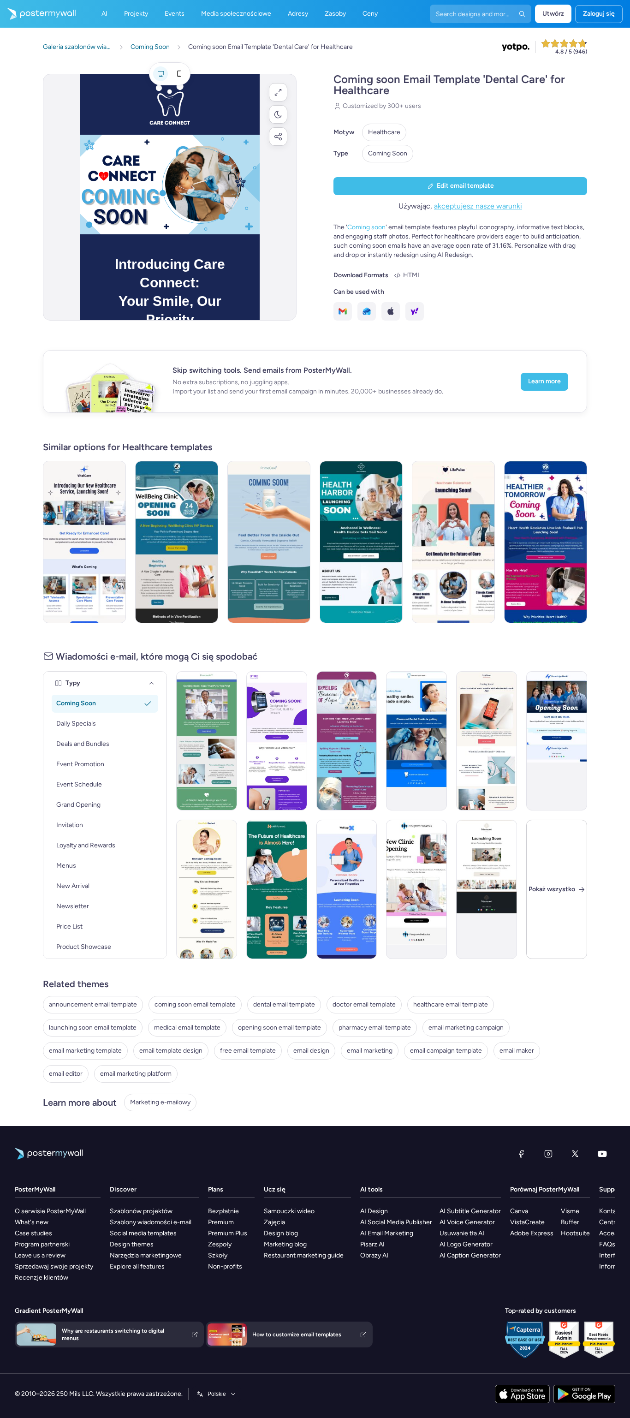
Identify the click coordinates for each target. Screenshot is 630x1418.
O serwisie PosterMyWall (50, 1211)
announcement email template (93, 1004)
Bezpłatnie (223, 1211)
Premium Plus (227, 1233)
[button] (278, 92)
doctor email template (364, 1004)
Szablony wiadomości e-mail (150, 1222)
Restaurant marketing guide (304, 1255)
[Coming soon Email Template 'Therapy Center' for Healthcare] (486, 889)
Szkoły (217, 1255)
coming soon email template (195, 1004)
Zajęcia (274, 1222)
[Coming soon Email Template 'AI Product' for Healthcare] (276, 889)
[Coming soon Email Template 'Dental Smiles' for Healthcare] (416, 740)
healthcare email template (450, 1004)
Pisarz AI (372, 1244)
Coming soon (366, 227)
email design (311, 1051)
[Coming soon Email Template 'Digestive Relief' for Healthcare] (268, 542)
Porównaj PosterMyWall (544, 1189)
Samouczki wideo (289, 1211)
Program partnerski (42, 1244)
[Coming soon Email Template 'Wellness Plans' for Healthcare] (346, 889)
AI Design (374, 1211)
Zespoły (220, 1244)
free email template (248, 1051)
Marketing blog (285, 1244)
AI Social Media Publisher (396, 1222)
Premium (221, 1222)
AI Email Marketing (386, 1233)
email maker (516, 1051)
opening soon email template (279, 1027)
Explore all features (137, 1266)
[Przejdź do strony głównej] (38, 14)
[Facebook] (521, 1153)
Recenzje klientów (41, 1277)
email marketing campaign (466, 1027)
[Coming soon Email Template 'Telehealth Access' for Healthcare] (84, 542)
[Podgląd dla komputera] (160, 73)
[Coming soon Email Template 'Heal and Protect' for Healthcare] (206, 889)
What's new (31, 1222)
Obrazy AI (374, 1255)
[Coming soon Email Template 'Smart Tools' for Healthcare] (206, 740)
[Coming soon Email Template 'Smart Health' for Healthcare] (276, 740)
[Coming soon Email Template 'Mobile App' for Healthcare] (486, 740)
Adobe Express (531, 1233)
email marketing (369, 1051)
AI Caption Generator (470, 1255)
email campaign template (446, 1051)
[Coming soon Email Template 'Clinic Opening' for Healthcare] (416, 889)
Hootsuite (575, 1233)
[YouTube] (602, 1153)
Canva (519, 1211)
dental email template (284, 1004)
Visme (570, 1211)
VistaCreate (527, 1222)
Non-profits (225, 1266)
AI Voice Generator (467, 1222)
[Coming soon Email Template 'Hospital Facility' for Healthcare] (556, 740)
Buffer (570, 1222)
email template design (170, 1051)
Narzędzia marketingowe (146, 1255)
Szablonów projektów (141, 1211)
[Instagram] (548, 1153)
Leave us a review (40, 1255)
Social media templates (143, 1233)
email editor (66, 1074)
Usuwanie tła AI (462, 1233)
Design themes (132, 1244)
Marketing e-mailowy (160, 1102)
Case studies (33, 1233)
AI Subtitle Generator (470, 1211)
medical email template (187, 1027)
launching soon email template (93, 1027)
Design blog (281, 1233)
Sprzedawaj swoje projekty (54, 1266)
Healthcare (384, 132)
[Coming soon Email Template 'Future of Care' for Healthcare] (453, 542)
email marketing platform (136, 1074)
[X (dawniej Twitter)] (575, 1153)
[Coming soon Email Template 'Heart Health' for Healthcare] (545, 542)
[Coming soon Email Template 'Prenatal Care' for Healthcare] (176, 542)
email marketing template (85, 1051)
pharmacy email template (375, 1027)
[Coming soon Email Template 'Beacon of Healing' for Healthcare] (346, 740)
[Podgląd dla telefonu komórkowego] (179, 73)
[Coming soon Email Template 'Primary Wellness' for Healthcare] (361, 542)
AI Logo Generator (466, 1244)
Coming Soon (387, 153)
